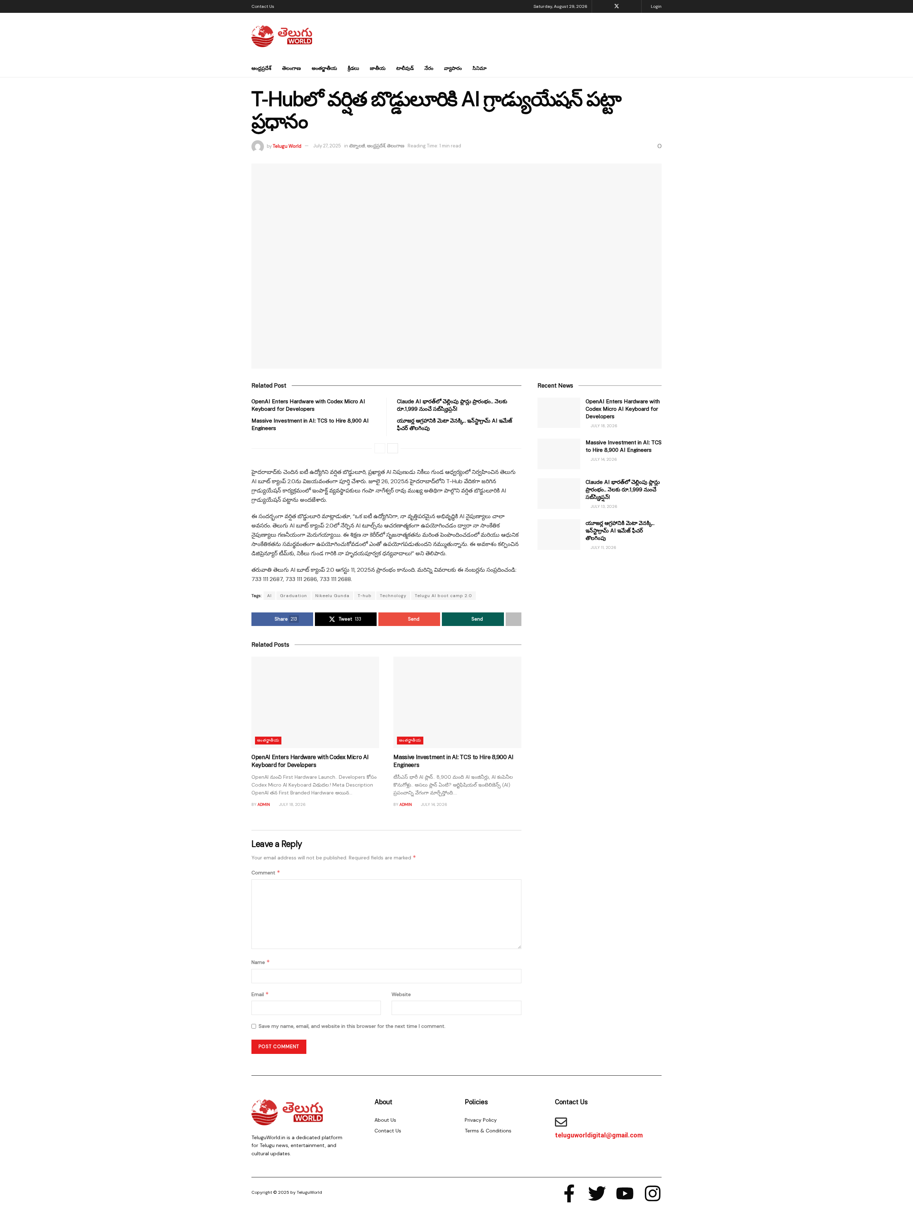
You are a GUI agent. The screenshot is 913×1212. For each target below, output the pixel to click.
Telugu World (287, 146)
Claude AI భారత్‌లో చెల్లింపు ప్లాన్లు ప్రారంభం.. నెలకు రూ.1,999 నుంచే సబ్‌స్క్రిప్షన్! (623, 489)
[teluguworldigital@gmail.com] (561, 1122)
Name (260, 962)
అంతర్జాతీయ (324, 68)
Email (260, 994)
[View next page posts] (392, 448)
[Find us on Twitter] (616, 6)
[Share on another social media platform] (513, 619)
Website (401, 994)
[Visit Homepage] (281, 36)
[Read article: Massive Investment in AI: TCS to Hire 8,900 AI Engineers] (457, 702)
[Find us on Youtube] (626, 6)
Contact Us (262, 6)
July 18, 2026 (292, 804)
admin (263, 804)
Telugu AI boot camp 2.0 (443, 596)
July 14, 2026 (433, 804)
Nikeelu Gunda (332, 596)
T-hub (365, 596)
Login (656, 6)
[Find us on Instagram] (635, 6)
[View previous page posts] (379, 448)
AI (269, 596)
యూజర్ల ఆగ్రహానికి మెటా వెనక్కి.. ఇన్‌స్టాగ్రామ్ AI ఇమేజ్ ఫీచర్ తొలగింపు (620, 530)
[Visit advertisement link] (599, 628)
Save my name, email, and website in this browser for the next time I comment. (352, 1026)
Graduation (293, 596)
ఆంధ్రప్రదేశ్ (261, 68)
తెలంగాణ (291, 68)
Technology (393, 596)
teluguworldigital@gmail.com (599, 1135)
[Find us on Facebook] (607, 6)
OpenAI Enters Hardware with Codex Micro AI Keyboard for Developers (623, 408)
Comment (265, 872)
